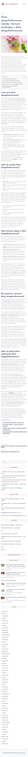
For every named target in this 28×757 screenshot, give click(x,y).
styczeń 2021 (5, 715)
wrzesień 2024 (5, 656)
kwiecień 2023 (5, 665)
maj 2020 (4, 734)
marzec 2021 (5, 710)
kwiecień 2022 (5, 679)
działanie (5, 247)
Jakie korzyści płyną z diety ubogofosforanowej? (12, 82)
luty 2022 (4, 684)
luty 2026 (4, 625)
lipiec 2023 (4, 663)
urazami (11, 382)
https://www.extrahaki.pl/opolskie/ (8, 580)
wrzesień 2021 (5, 696)
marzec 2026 (5, 623)
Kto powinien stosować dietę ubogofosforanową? (12, 84)
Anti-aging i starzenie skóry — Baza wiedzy (10, 527)
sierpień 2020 (5, 727)
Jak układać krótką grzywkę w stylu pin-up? (13, 422)
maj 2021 (4, 705)
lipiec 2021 (4, 701)
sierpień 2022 (5, 670)
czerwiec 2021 (5, 703)
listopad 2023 (5, 661)
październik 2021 (5, 694)
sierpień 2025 (5, 639)
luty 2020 (4, 741)
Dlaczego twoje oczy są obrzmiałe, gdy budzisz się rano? (13, 515)
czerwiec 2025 (5, 644)
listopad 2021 (5, 691)
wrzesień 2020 (5, 724)
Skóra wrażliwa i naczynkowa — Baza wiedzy (11, 544)
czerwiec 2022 (5, 675)
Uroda (2, 13)
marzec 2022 (5, 682)
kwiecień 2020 (5, 736)
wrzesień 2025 (5, 637)
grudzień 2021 (5, 689)
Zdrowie (3, 549)
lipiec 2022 (4, 672)
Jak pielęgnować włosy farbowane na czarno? (11, 512)
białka (14, 272)
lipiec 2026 (4, 613)
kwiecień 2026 (5, 620)
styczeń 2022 (5, 687)
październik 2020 (5, 722)
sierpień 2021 (5, 698)
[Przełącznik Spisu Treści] (24, 77)
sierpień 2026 (5, 611)
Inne (2, 530)
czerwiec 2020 (5, 731)
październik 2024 (5, 653)
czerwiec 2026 (5, 616)
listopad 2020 (5, 720)
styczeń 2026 (5, 627)
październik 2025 (5, 634)
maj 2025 (4, 646)
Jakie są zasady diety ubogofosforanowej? (10, 80)
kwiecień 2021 (5, 708)
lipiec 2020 (4, 729)
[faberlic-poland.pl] (9, 4)
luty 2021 (4, 713)
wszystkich (15, 159)
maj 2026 (4, 618)
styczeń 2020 (5, 743)
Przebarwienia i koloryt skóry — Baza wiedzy (11, 541)
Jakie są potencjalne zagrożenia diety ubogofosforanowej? (9, 86)
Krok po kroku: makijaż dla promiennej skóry (16, 583)
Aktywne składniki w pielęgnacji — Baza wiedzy (11, 525)
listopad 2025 (5, 632)
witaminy (11, 393)
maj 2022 (4, 677)
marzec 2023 (5, 668)
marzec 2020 (5, 739)
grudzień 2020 (5, 717)
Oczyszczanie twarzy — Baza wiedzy (9, 533)
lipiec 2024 (4, 658)
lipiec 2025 (4, 642)
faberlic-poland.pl (13, 752)
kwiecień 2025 (5, 649)
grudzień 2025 (5, 630)
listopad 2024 (5, 651)
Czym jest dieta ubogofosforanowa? (9, 78)
